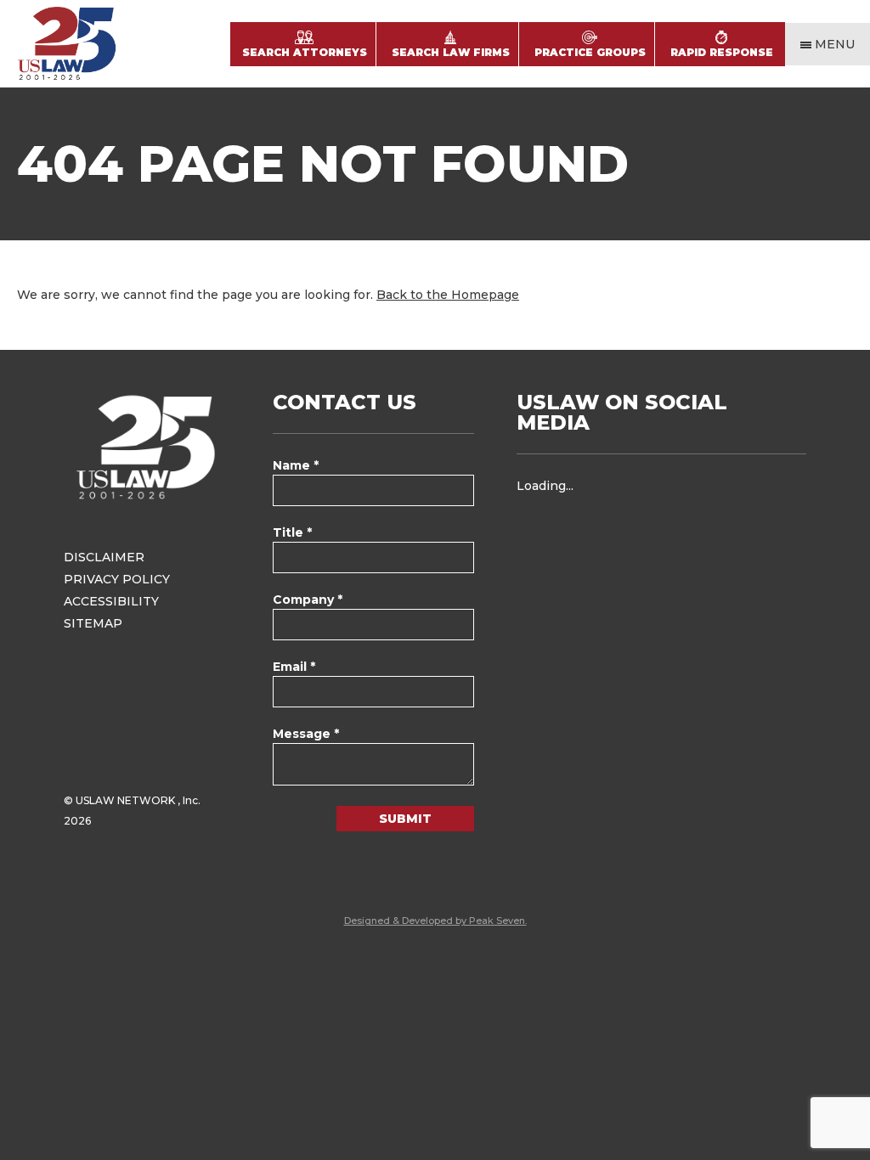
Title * (292, 532)
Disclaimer (104, 557)
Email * (294, 667)
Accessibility (111, 601)
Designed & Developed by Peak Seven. (435, 920)
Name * (296, 465)
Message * (306, 734)
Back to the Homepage (447, 294)
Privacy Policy (117, 579)
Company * (307, 599)
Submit (405, 818)
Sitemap (93, 623)
